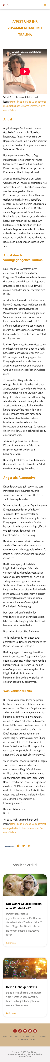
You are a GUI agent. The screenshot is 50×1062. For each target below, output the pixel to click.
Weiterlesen (11, 943)
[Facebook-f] (15, 1031)
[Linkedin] (30, 1031)
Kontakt (42, 1037)
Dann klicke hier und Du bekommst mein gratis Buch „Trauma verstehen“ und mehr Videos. (24, 106)
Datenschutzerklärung (25, 1037)
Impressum (7, 1037)
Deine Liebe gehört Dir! (22, 987)
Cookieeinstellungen (25, 1039)
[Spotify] (35, 1031)
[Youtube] (25, 1031)
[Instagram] (20, 1031)
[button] (45, 4)
